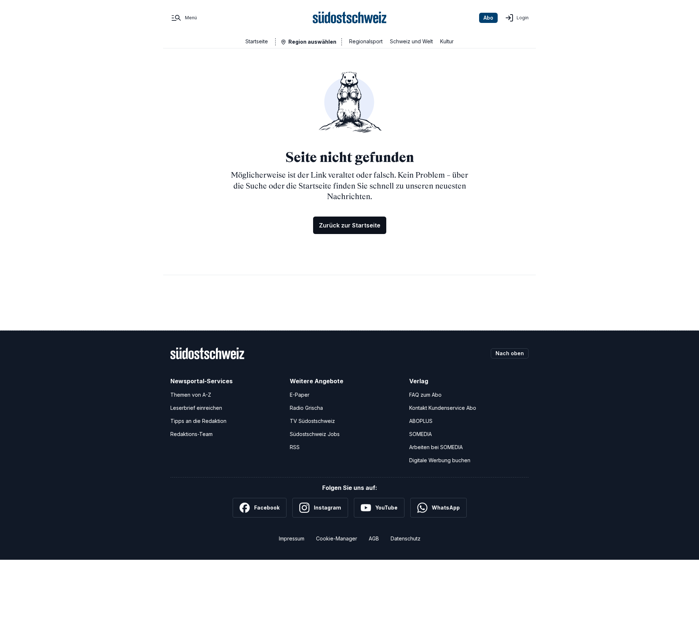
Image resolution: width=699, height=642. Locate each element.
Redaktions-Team (191, 434)
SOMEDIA (420, 434)
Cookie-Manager (336, 538)
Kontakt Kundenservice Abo (442, 408)
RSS (295, 447)
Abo (488, 18)
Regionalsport (366, 41)
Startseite (256, 41)
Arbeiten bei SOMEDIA (436, 447)
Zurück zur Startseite (349, 225)
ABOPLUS (421, 421)
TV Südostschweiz (312, 421)
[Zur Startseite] (350, 17)
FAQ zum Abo (425, 395)
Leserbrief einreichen (196, 408)
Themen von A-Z (190, 395)
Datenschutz (405, 538)
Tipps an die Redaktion (198, 421)
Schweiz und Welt (411, 41)
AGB (374, 538)
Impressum (291, 538)
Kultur (447, 41)
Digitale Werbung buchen (439, 460)
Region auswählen (312, 42)
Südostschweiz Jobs (315, 434)
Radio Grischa (306, 408)
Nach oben (509, 353)
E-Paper (299, 395)
